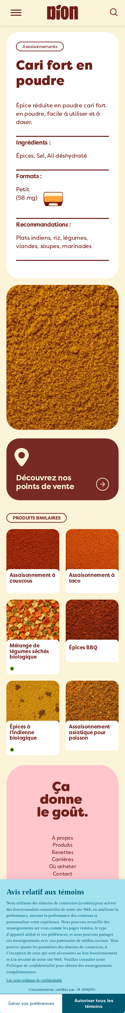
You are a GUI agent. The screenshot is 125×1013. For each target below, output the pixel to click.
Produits (62, 845)
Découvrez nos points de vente (45, 482)
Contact (62, 873)
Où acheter (62, 866)
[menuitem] (62, 838)
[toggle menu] (16, 13)
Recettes (62, 852)
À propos (62, 837)
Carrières (62, 859)
